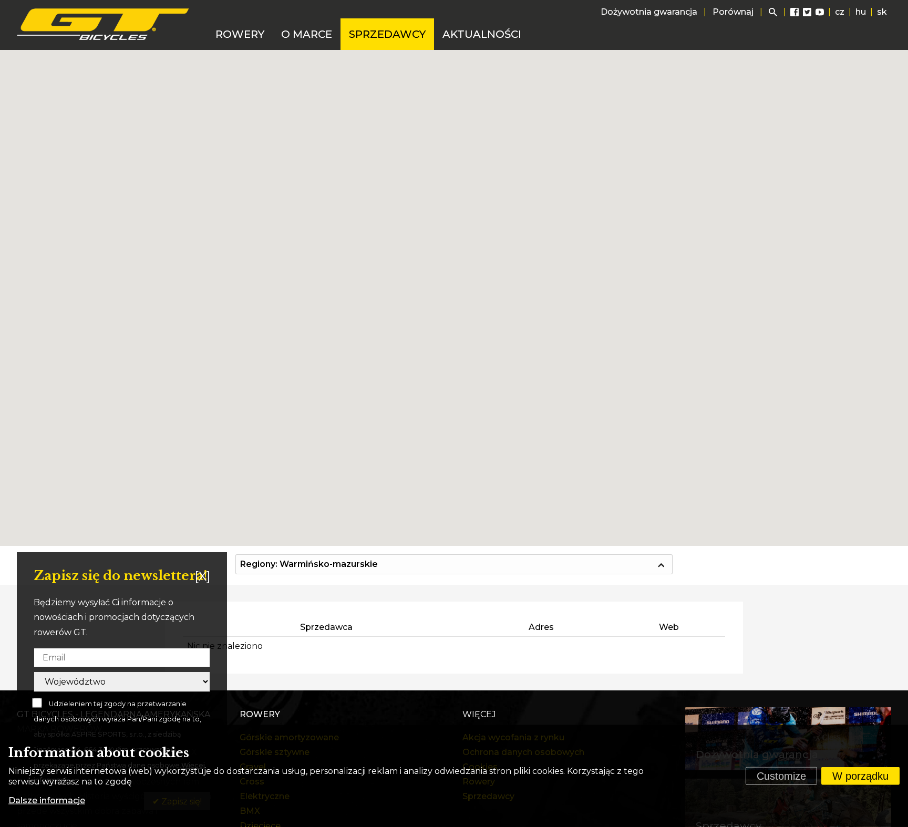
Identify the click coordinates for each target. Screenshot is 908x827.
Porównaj (733, 12)
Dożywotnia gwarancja (649, 12)
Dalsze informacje (46, 800)
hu (860, 12)
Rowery (239, 34)
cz (839, 12)
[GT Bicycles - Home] (103, 24)
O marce (306, 34)
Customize (781, 776)
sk (882, 12)
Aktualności (481, 34)
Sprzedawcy (387, 34)
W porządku (860, 776)
